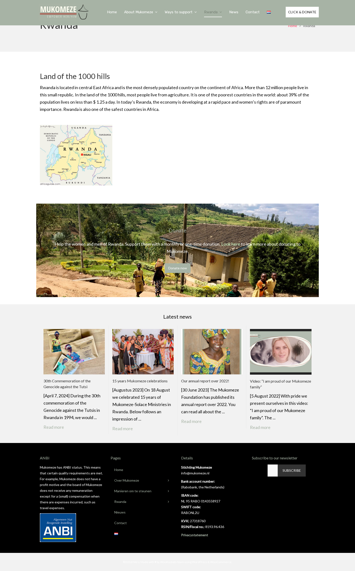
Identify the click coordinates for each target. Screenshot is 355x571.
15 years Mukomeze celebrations (140, 380)
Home (292, 26)
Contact (120, 523)
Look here (230, 244)
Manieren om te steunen (132, 491)
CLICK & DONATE (302, 12)
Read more (57, 427)
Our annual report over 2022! (205, 380)
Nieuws (120, 512)
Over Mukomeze (126, 480)
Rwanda (120, 502)
